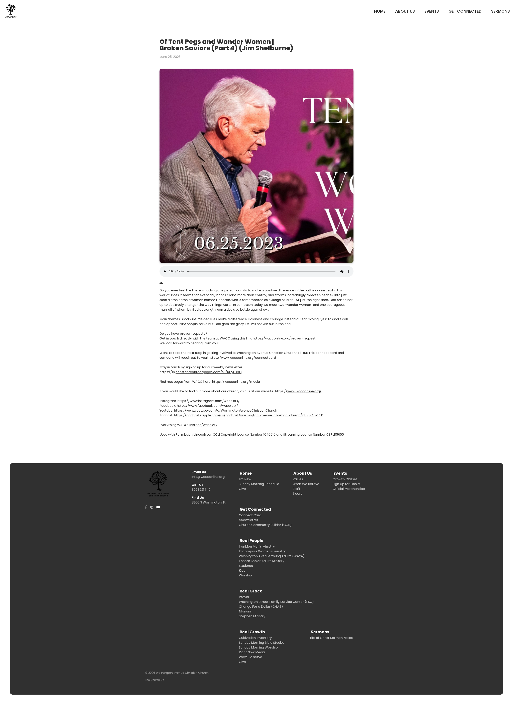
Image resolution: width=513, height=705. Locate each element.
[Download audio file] (161, 282)
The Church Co (154, 680)
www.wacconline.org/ (304, 391)
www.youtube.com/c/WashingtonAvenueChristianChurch (231, 410)
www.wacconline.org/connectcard (248, 357)
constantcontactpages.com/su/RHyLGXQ (209, 372)
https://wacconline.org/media (236, 381)
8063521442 (201, 489)
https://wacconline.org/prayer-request (284, 338)
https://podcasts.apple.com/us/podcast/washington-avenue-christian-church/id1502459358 (248, 415)
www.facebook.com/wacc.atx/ (213, 405)
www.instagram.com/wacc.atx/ (215, 401)
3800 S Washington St (209, 502)
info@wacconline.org (208, 476)
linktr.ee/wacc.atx (203, 425)
